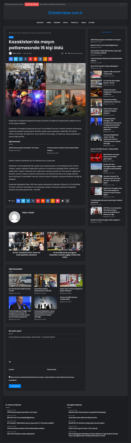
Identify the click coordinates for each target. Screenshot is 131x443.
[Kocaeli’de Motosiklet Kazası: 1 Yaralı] (20, 280)
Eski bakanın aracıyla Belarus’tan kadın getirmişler (111, 156)
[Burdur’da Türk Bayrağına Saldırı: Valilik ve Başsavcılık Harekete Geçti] (96, 167)
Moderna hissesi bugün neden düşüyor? (105, 220)
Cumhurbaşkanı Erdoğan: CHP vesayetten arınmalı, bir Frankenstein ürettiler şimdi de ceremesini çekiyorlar (20, 314)
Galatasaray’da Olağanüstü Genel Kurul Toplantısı (112, 92)
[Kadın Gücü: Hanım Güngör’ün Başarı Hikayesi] (71, 280)
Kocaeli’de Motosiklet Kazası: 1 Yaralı (20, 290)
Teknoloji (74, 22)
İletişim (91, 22)
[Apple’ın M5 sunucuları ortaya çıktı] (96, 74)
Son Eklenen (106, 32)
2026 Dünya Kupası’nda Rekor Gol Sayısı (24, 148)
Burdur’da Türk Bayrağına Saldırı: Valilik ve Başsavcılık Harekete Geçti (112, 167)
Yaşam (83, 22)
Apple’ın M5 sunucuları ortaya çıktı (111, 73)
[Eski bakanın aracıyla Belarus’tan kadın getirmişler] (96, 157)
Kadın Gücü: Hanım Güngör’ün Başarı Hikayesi (71, 290)
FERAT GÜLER (16, 53)
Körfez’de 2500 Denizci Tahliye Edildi (68, 298)
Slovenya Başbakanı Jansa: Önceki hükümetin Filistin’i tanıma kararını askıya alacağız (44, 314)
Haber (48, 22)
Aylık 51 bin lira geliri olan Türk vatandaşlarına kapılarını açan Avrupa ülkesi (112, 191)
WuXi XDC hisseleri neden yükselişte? (104, 66)
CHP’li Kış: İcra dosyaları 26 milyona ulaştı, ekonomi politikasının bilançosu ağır (112, 211)
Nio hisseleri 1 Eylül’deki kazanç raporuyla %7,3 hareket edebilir (60, 4)
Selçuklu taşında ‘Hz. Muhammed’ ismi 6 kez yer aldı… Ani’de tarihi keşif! (111, 179)
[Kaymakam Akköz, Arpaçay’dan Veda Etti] (45, 280)
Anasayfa (40, 22)
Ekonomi (57, 22)
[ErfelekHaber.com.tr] (65, 12)
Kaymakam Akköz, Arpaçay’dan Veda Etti (42, 290)
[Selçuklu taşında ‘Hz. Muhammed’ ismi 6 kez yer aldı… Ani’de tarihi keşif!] (96, 179)
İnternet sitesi (51, 369)
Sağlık (65, 22)
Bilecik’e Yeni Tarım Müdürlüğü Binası (104, 45)
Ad (10, 362)
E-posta (12, 369)
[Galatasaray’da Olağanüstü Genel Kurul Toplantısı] (96, 93)
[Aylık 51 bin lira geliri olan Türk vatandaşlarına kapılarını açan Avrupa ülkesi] (96, 191)
